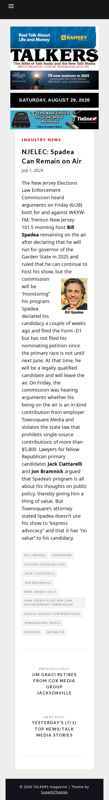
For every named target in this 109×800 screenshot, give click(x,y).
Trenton (32, 632)
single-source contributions (52, 613)
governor (62, 555)
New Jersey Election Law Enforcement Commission (48, 602)
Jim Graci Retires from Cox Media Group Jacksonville (54, 683)
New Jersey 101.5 (40, 591)
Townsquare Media (42, 622)
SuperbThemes (54, 792)
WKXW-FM (56, 632)
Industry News (41, 139)
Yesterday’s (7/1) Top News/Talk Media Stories (54, 728)
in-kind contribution (44, 564)
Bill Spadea (35, 555)
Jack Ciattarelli (39, 573)
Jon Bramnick (37, 582)
